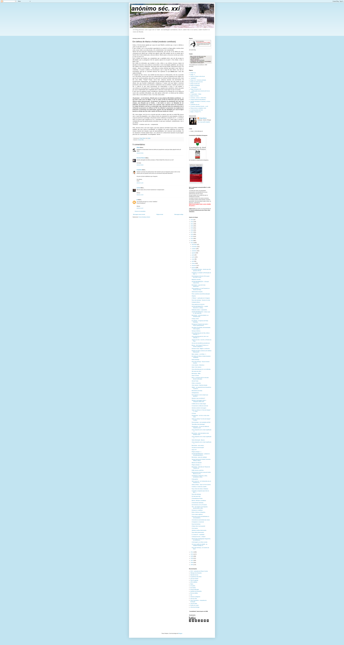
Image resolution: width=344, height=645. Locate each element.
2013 (192, 240)
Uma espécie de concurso (198, 304)
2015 (192, 236)
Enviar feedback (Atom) (144, 217)
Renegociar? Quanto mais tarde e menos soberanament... (200, 325)
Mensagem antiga (178, 214)
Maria (191, 584)
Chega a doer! (195, 318)
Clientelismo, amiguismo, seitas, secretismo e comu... (199, 476)
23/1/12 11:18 (140, 183)
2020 (192, 226)
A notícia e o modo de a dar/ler (199, 486)
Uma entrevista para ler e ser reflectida (201, 369)
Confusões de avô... (195, 104)
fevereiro (194, 265)
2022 (192, 221)
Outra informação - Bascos (198, 440)
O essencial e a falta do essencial (200, 405)
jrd (137, 199)
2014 (192, 238)
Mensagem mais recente (139, 214)
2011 (192, 552)
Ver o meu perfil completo (204, 122)
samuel (138, 187)
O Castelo (192, 585)
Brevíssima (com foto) (197, 390)
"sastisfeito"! (193, 78)
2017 (192, 232)
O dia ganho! (195, 479)
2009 (192, 556)
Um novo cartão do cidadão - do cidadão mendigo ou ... (199, 545)
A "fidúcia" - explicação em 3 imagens (201, 298)
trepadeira (139, 169)
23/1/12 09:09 (140, 165)
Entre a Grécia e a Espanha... (199, 512)
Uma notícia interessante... (198, 532)
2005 (192, 564)
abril (193, 261)
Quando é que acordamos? (198, 398)
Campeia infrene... (196, 302)
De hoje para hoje (196, 496)
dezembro (194, 244)
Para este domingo (196, 494)
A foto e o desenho (196, 383)
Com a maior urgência (197, 514)
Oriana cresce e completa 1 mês (198, 108)
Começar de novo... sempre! (198, 536)
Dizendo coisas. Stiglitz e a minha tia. (201, 348)
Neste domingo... (196, 359)
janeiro (194, 267)
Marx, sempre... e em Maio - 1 (199, 354)
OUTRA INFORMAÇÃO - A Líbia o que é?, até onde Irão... (201, 312)
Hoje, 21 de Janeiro (196, 367)
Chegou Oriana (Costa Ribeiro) (198, 99)
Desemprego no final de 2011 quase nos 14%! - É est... (200, 277)
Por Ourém (193, 587)
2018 (192, 230)
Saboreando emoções (197, 291)
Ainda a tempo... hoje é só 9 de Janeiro (201, 484)
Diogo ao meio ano (195, 83)
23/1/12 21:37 (140, 208)
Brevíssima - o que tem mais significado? (198, 285)
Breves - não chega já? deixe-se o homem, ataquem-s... (200, 346)
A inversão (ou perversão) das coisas (201, 520)
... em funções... (194, 87)
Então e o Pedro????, (195, 111)
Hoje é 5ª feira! (195, 375)
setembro (194, 250)
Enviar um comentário (140, 211)
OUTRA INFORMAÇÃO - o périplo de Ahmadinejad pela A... (201, 454)
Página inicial (159, 214)
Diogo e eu (193, 72)
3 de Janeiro (195, 528)
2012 (192, 242)
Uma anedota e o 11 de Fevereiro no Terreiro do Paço (201, 289)
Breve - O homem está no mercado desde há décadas (200, 378)
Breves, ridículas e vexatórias (199, 500)
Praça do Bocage (194, 589)
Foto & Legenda (194, 580)
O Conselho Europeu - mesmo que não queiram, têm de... (201, 270)
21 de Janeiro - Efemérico (198, 365)
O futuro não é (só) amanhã (198, 526)
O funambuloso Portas (197, 498)
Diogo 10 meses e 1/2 (195, 89)
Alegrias (194, 296)
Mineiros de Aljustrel (197, 462)
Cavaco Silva (141, 139)
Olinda (138, 147)
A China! (194, 413)
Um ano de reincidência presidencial (201, 343)
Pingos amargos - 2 (196, 451)
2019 (192, 228)
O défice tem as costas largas (199, 403)
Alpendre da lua (194, 575)
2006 (192, 562)
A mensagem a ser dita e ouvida (199, 542)
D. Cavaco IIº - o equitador (198, 534)
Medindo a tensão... (196, 279)
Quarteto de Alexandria (196, 591)
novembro (194, 246)
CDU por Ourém (194, 578)
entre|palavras (195, 392)
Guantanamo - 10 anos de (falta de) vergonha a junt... (200, 427)
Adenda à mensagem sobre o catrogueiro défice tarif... (199, 401)
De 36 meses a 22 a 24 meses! (199, 504)
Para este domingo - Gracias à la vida (201, 300)
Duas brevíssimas (196, 524)
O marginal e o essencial (198, 522)
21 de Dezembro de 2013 (196, 110)
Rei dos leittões (194, 593)
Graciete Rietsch (141, 157)
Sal (191, 595)
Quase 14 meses (194, 96)
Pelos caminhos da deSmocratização (201, 294)
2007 (192, 560)
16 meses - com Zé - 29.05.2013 (198, 97)
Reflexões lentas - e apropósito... (200, 309)
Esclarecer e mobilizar (197, 510)
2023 (192, 219)
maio (193, 259)
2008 (192, 558)
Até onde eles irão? (196, 371)
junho (193, 257)
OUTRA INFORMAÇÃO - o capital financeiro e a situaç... (200, 307)
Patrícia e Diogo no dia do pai (197, 76)
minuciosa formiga (194, 607)
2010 (192, 554)
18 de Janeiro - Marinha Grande (199, 385)
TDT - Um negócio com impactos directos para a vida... (200, 507)
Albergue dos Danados (196, 573)
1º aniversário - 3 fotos (195, 94)
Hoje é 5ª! (194, 449)
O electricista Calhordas (197, 502)
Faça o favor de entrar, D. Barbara (200, 488)
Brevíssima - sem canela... (198, 445)
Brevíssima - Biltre (196, 373)
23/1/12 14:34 (140, 194)
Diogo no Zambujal (195, 85)
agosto (193, 253)
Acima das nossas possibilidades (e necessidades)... (200, 517)
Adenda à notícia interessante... (199, 530)
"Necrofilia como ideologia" (198, 424)
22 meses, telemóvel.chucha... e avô (199, 106)
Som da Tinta (193, 598)
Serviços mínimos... (196, 331)
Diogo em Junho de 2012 (196, 81)
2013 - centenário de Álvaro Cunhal (199, 571)
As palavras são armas (195, 576)
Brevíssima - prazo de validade (199, 457)
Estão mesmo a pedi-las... (198, 470)
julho (193, 255)
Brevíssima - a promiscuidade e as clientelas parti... (200, 316)
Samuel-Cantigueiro (195, 596)
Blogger (180, 633)
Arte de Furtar (195, 381)
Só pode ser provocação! (198, 447)
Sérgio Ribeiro (203, 118)
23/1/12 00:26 (140, 153)
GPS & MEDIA (193, 582)
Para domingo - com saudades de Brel (201, 422)
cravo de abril (193, 603)
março (193, 263)
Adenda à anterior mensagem (199, 408)
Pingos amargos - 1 (196, 464)
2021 (192, 223)
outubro (194, 248)
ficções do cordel (194, 605)
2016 (192, 234)
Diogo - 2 (192, 74)
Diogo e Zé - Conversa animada (198, 80)
